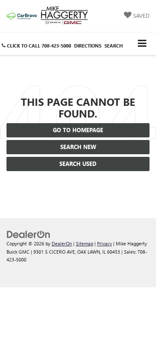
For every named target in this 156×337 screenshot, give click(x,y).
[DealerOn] (28, 234)
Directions (87, 45)
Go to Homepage (78, 130)
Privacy (104, 243)
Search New (78, 146)
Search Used (78, 163)
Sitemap (84, 243)
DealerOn (62, 243)
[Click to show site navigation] (142, 43)
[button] (36, 45)
